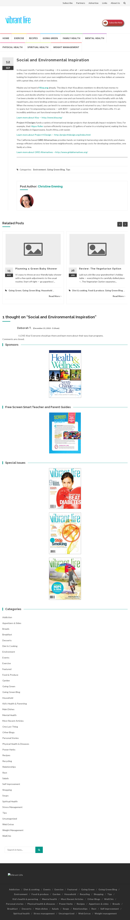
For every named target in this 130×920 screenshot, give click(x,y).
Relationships (9, 766)
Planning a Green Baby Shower (36, 268)
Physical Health (13, 47)
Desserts (7, 640)
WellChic (6, 835)
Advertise (93, 3)
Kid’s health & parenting (25, 899)
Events (5, 657)
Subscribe (68, 3)
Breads (5, 628)
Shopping (7, 790)
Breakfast (7, 634)
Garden (6, 680)
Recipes (33, 38)
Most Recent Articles (13, 720)
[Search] (39, 850)
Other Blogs (8, 732)
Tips (68, 169)
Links (104, 3)
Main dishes (8, 709)
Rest (4, 772)
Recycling (7, 761)
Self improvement (11, 784)
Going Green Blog (56, 169)
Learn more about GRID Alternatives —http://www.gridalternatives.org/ (52, 152)
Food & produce (96, 290)
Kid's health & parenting (14, 703)
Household (46, 290)
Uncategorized (9, 818)
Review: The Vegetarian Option (100, 268)
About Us (115, 3)
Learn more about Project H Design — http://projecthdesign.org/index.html (54, 134)
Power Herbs (8, 749)
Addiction (7, 617)
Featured (6, 669)
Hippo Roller (37, 126)
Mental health (94, 38)
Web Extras (8, 824)
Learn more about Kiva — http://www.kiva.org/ (39, 117)
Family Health (71, 38)
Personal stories (10, 738)
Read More (54, 296)
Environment (39, 169)
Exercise (19, 38)
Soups (5, 795)
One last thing (10, 726)
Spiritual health (37, 47)
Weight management (66, 47)
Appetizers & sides (11, 623)
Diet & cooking (79, 290)
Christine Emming (50, 186)
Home (6, 38)
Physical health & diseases (15, 744)
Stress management (12, 807)
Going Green (50, 38)
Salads (5, 778)
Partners (80, 3)
